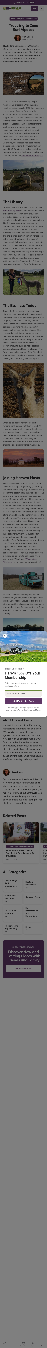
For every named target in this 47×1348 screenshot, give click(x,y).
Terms (38, 710)
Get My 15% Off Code (23, 701)
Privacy (30, 710)
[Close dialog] (5, 636)
